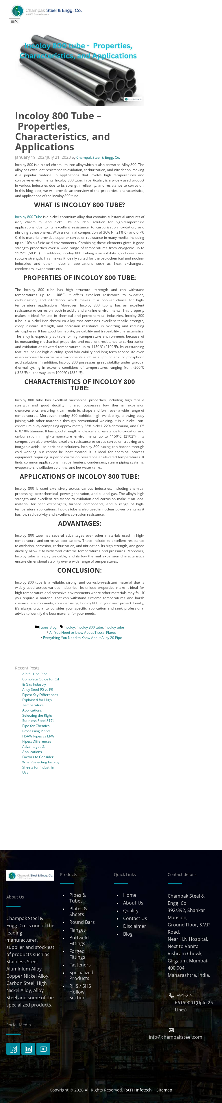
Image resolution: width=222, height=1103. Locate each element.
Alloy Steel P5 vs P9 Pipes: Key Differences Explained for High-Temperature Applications (40, 700)
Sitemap (164, 1090)
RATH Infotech (138, 1090)
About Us (133, 903)
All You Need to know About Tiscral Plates (82, 632)
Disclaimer (134, 926)
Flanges (77, 930)
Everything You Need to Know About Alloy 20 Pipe (82, 637)
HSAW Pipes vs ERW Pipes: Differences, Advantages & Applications (38, 744)
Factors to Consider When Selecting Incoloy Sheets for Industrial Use (40, 764)
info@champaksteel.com (175, 1037)
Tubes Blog (48, 627)
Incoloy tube (114, 627)
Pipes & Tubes (77, 898)
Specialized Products (81, 975)
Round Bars (82, 922)
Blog (128, 934)
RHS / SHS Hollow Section (80, 992)
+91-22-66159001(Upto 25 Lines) (194, 1002)
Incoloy (69, 627)
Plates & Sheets (78, 911)
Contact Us (135, 918)
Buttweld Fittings (79, 940)
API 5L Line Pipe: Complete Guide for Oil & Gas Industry (40, 679)
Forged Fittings (77, 954)
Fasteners (80, 965)
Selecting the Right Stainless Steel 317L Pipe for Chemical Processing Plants (38, 723)
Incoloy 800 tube (90, 627)
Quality (130, 910)
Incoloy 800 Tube (28, 216)
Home (129, 895)
